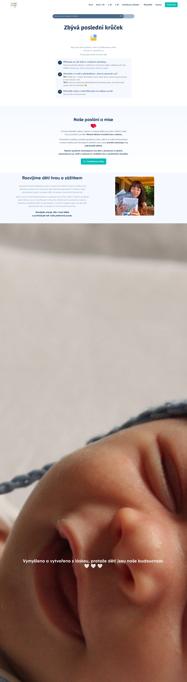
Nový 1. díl (100, 5)
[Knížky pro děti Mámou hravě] (13, 4)
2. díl (110, 5)
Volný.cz (98, 68)
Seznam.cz (74, 68)
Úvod (91, 5)
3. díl (117, 5)
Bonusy (158, 5)
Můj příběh (148, 5)
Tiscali (105, 68)
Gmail (82, 68)
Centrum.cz (90, 68)
